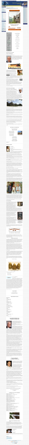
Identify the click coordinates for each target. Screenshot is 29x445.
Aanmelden (16, 440)
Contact (11, 440)
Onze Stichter (3, 7)
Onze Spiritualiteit (3, 9)
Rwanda (2, 15)
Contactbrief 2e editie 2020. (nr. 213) (25, 7)
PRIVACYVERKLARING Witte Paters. (3, 11)
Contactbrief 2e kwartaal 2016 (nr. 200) (25, 21)
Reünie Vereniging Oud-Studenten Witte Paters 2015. (3, 27)
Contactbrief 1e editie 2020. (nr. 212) (25, 8)
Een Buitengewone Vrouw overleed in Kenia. (4, 19)
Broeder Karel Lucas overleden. (9, 437)
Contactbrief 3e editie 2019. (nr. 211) (25, 9)
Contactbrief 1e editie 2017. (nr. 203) (25, 18)
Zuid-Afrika (2, 18)
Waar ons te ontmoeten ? (4, 10)
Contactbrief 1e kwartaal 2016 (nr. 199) (25, 22)
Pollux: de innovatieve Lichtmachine (3, 25)
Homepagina (9, 440)
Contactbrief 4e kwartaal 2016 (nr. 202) (25, 19)
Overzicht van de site (13, 440)
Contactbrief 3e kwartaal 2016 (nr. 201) (25, 20)
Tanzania (2, 16)
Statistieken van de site (19, 440)
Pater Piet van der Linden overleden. (9, 438)
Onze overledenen (3, 31)
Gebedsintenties (3, 28)
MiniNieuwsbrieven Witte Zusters (4, 29)
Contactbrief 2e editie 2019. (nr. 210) (25, 10)
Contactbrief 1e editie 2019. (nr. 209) (25, 11)
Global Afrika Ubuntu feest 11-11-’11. (4, 20)
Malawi (2, 13)
